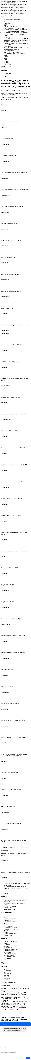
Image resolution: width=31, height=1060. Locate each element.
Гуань (22, 1057)
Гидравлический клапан (11, 929)
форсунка (6, 946)
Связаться (8, 1047)
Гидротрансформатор (10, 918)
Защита (6, 930)
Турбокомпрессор (9, 950)
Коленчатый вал (8, 947)
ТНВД (6, 943)
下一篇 (16, 888)
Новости (6, 76)
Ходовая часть (8, 926)
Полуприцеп (7, 958)
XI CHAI (6, 972)
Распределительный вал (11, 949)
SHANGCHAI (8, 975)
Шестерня (7, 915)
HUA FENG (7, 971)
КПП (5, 917)
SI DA (5, 969)
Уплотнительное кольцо (11, 933)
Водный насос (8, 952)
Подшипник (7, 920)
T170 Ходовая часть (9, 956)
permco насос (7, 907)
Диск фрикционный (9, 921)
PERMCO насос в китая (10, 906)
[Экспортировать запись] (29, 1050)
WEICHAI (7, 978)
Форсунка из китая (9, 909)
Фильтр (6, 923)
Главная (6, 22)
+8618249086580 (5, 985)
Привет (2, 1047)
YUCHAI (6, 980)
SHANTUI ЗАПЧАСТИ (8, 912)
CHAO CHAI (7, 974)
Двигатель (7, 944)
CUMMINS (7, 977)
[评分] (3, 1050)
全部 (5, 25)
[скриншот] (7, 1050)
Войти (6, 19)
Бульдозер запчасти (9, 955)
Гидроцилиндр (8, 935)
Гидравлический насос (10, 927)
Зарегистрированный (14, 19)
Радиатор (6, 932)
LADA (6, 959)
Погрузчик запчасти (9, 953)
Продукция (4, 938)
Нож (5, 924)
